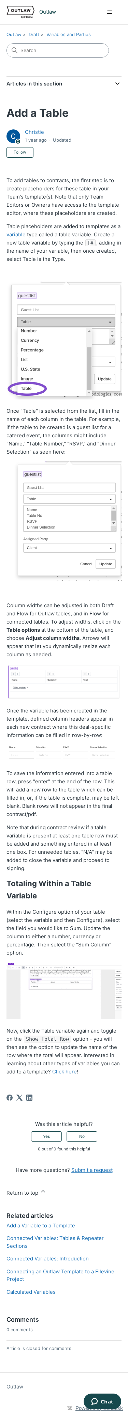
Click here (64, 1071)
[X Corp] (19, 1098)
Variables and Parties (68, 34)
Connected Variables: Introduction (47, 1258)
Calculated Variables (31, 1292)
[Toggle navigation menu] (109, 12)
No (82, 1136)
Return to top (23, 1193)
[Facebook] (9, 1098)
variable (16, 234)
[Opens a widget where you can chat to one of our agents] (102, 1402)
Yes (46, 1136)
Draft (34, 34)
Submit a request (92, 1170)
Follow (20, 152)
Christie (34, 132)
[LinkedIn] (29, 1098)
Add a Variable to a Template (40, 1225)
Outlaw (14, 34)
